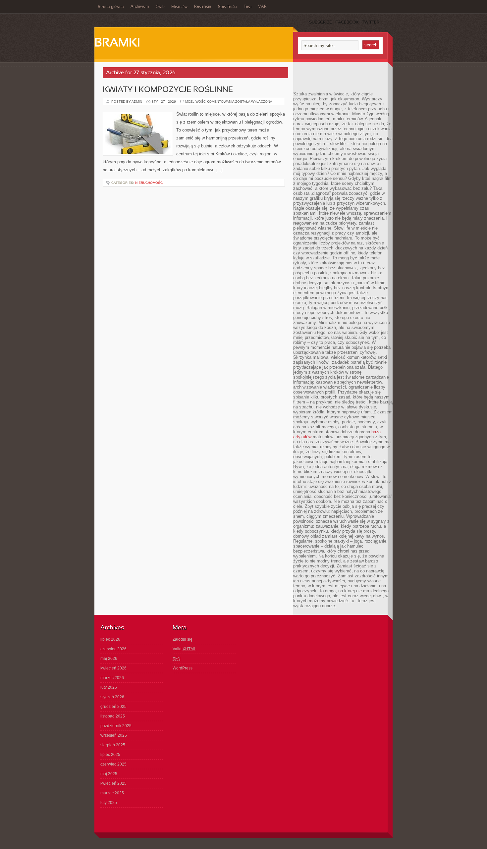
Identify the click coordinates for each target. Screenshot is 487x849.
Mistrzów (179, 7)
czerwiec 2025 (113, 764)
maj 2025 (108, 773)
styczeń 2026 (112, 697)
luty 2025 (108, 802)
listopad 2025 (112, 716)
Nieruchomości (149, 183)
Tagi (247, 7)
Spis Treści (227, 7)
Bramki (117, 43)
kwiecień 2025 (113, 783)
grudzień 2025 (113, 706)
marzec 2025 (112, 793)
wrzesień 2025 (113, 735)
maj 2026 (108, 658)
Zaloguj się (182, 639)
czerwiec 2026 (113, 649)
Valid (184, 649)
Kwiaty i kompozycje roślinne (168, 90)
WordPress (182, 668)
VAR (262, 7)
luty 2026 (108, 687)
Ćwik (160, 7)
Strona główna (111, 7)
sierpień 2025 (112, 745)
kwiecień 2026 (113, 668)
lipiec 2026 (110, 639)
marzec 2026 (112, 677)
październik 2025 (116, 725)
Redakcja (202, 7)
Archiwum (140, 7)
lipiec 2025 (110, 754)
